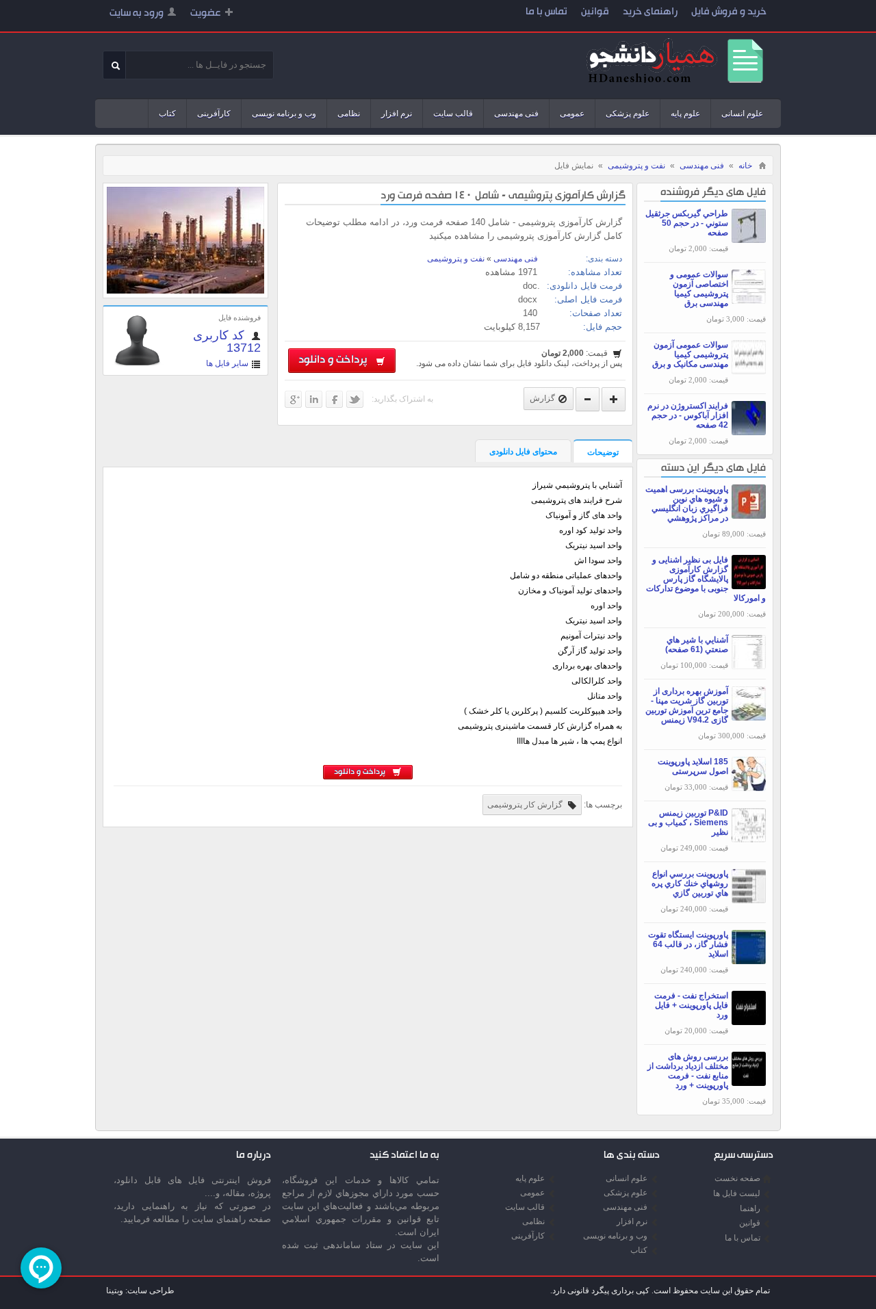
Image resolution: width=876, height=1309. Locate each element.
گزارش (542, 398)
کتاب (167, 113)
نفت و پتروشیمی (636, 165)
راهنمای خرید (650, 12)
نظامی (348, 113)
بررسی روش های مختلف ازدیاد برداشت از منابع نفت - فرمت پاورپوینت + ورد (687, 1071)
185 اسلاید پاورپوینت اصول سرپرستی (693, 766)
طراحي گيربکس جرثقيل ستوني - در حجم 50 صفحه (686, 223)
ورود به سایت (137, 14)
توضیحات (603, 452)
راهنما (750, 1208)
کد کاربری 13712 (227, 341)
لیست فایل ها (736, 1193)
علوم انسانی (742, 113)
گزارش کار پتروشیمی (526, 804)
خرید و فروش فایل (728, 12)
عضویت (205, 14)
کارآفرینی (214, 113)
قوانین (595, 12)
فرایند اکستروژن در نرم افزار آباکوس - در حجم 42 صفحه (687, 415)
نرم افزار (396, 113)
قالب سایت (453, 113)
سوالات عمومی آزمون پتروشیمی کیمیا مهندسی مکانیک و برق (690, 354)
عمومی (572, 113)
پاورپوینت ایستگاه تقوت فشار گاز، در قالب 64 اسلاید (688, 944)
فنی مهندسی (516, 113)
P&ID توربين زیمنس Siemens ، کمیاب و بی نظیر (688, 822)
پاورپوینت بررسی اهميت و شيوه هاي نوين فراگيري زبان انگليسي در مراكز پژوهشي (686, 503)
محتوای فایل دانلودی (523, 451)
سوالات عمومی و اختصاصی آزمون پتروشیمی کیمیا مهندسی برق (699, 289)
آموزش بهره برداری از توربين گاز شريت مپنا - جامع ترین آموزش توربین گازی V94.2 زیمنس (686, 705)
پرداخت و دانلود (335, 360)
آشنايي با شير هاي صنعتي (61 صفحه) (696, 644)
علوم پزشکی (627, 113)
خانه (745, 165)
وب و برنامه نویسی (284, 113)
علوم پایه (685, 113)
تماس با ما (546, 12)
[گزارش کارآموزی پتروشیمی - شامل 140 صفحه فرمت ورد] (185, 291)
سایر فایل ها (227, 363)
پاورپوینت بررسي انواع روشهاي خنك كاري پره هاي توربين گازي (690, 883)
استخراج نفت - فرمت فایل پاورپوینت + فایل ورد (691, 1005)
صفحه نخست (737, 1178)
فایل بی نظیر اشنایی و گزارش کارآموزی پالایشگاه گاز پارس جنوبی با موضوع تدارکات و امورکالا (706, 579)
